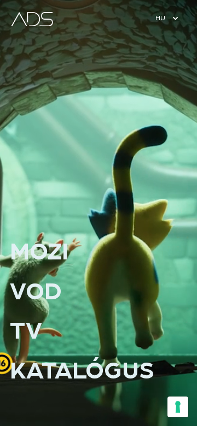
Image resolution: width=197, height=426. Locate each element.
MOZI (39, 252)
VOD (36, 292)
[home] (33, 19)
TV (26, 331)
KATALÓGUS (82, 371)
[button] (166, 18)
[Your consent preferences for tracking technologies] (177, 407)
